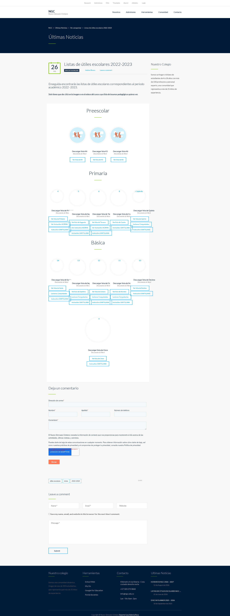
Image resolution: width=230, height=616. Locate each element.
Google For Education (94, 590)
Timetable (116, 3)
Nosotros (116, 12)
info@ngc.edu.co (127, 594)
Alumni (126, 3)
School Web (90, 582)
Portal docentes (91, 595)
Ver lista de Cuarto (119, 222)
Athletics (135, 3)
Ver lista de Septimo (79, 292)
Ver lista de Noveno (119, 292)
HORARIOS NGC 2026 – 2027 (162, 582)
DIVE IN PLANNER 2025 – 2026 (163, 600)
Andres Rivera (90, 70)
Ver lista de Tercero (99, 222)
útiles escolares (55, 481)
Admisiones (98, 3)
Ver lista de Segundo (79, 222)
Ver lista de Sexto (57, 288)
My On (88, 586)
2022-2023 (76, 481)
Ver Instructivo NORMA (59, 224)
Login (144, 3)
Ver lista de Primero (58, 219)
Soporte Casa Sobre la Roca (129, 615)
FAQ (107, 3)
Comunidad (163, 12)
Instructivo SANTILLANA (59, 230)
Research (87, 3)
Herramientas (147, 12)
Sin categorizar (71, 70)
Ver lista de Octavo (99, 292)
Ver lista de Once (98, 358)
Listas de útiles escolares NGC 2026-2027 (166, 591)
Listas (66, 481)
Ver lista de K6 (118, 160)
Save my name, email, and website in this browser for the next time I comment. (85, 514)
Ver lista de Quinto (139, 219)
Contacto (177, 12)
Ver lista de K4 (77, 160)
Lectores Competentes (141, 224)
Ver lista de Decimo (140, 288)
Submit (57, 551)
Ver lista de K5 (98, 160)
